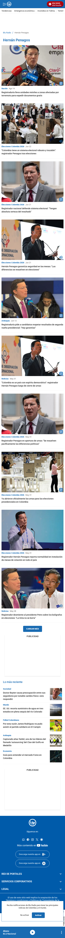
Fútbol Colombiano (11, 720)
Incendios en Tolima (46, 11)
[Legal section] (60, 889)
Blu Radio (7, 33)
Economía (7, 751)
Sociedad (7, 689)
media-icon (32, 932)
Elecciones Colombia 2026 (13, 146)
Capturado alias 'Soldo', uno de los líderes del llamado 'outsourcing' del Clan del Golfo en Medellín (24, 742)
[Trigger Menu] (4, 4)
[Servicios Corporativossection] (60, 881)
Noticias (5, 379)
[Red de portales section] (60, 874)
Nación (5, 88)
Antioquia (6, 321)
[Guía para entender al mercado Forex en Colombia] (56, 756)
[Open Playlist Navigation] (61, 932)
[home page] (32, 822)
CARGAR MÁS (32, 629)
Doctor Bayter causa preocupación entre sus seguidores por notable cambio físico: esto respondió (24, 696)
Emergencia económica (24, 11)
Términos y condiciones (17, 900)
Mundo (6, 705)
